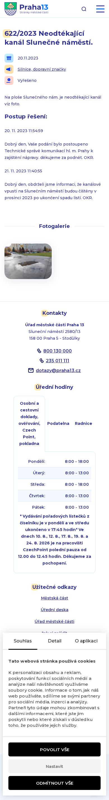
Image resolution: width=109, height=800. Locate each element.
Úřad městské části (54, 621)
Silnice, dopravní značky (42, 69)
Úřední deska (54, 609)
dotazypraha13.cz (58, 370)
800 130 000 (57, 351)
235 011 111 (57, 360)
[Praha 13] (26, 9)
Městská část (54, 598)
